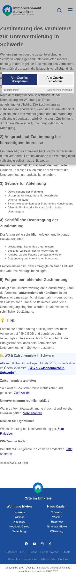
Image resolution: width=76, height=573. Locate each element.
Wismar (19, 517)
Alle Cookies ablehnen (55, 79)
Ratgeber (11, 552)
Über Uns (14, 559)
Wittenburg (19, 531)
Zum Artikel (22, 393)
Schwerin (19, 512)
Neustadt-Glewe (19, 526)
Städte (67, 552)
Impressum (30, 559)
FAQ (23, 552)
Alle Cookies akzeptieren (19, 79)
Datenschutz (47, 559)
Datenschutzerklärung (59, 89)
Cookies (63, 559)
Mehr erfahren (32, 413)
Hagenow (19, 521)
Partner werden (49, 552)
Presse (33, 552)
